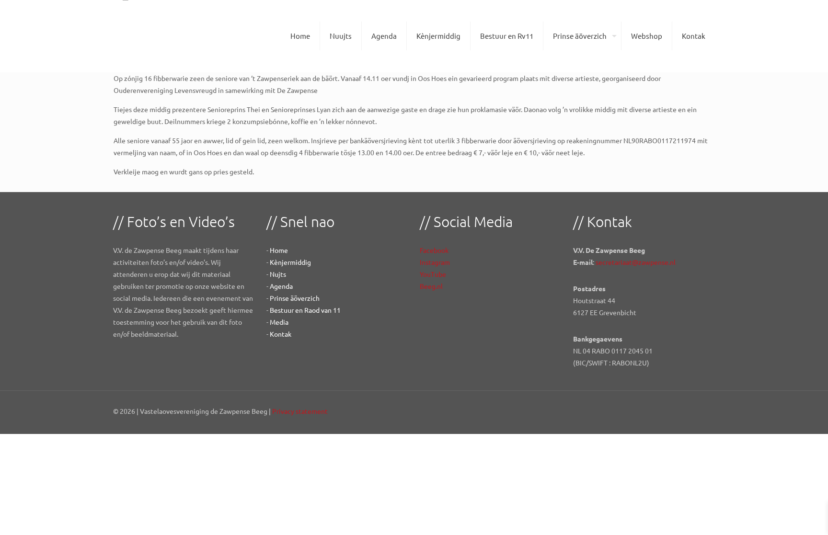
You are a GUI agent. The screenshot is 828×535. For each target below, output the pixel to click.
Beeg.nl (431, 286)
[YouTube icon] (691, 411)
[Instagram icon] (701, 411)
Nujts (278, 274)
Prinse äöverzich (295, 298)
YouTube (433, 274)
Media (279, 322)
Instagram (435, 262)
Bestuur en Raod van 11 (305, 310)
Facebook (434, 250)
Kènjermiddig (290, 262)
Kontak (280, 334)
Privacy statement (300, 411)
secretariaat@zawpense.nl (636, 262)
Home (279, 250)
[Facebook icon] (681, 411)
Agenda (281, 286)
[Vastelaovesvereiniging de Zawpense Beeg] (142, 36)
